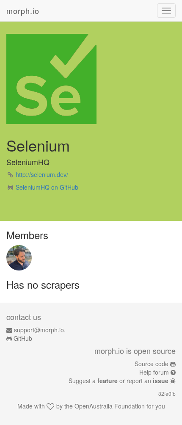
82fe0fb (167, 393)
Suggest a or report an (118, 380)
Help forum (154, 372)
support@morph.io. (40, 330)
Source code (151, 363)
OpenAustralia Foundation (109, 406)
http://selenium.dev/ (42, 174)
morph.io (22, 10)
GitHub (23, 338)
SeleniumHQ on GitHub (47, 187)
